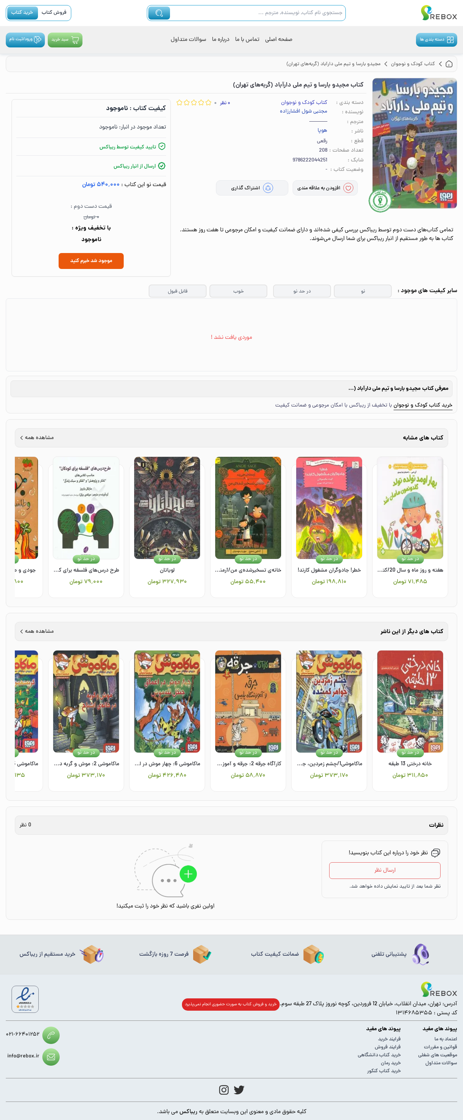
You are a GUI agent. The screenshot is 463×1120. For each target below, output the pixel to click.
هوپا (322, 131)
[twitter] (239, 1090)
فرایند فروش (388, 1047)
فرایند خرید (389, 1039)
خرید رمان (391, 1063)
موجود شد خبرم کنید (91, 261)
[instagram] (223, 1090)
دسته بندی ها (432, 40)
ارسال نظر (385, 870)
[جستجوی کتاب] (159, 13)
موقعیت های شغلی (437, 1055)
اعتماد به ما (445, 1039)
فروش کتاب (54, 13)
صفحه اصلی (278, 39)
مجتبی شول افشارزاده (303, 112)
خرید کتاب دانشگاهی (379, 1055)
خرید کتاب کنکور (384, 1071)
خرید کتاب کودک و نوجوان (423, 405)
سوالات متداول (188, 39)
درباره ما (220, 39)
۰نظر (225, 103)
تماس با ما (247, 39)
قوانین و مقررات (440, 1047)
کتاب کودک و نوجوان (304, 103)
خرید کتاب (22, 13)
